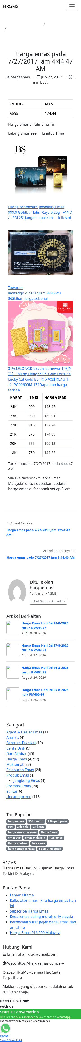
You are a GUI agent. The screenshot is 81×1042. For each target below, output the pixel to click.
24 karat (38, 827)
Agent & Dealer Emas (24, 732)
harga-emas (16, 821)
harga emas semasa (21, 849)
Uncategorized (19, 796)
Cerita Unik (15, 748)
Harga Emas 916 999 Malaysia (35, 932)
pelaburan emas (50, 849)
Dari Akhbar (16, 753)
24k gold (23, 827)
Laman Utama (29, 24)
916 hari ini (35, 821)
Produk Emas (17, 775)
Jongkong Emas (27, 780)
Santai (11, 791)
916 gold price (57, 821)
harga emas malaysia (22, 832)
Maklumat (15, 764)
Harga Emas (57, 24)
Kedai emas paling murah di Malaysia (41, 916)
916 (10, 827)
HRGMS (11, 6)
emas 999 (14, 838)
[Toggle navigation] (72, 6)
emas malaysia (35, 838)
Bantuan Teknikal (21, 742)
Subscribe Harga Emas (29, 911)
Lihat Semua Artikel (47, 601)
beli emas (38, 843)
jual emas (56, 838)
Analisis (12, 737)
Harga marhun (18, 843)
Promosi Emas (18, 785)
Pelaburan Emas (20, 769)
